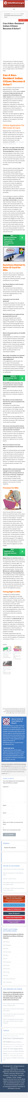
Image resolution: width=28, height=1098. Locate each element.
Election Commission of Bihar (13, 1035)
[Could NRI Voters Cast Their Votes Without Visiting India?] (7, 663)
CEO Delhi (5, 948)
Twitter (14, 1077)
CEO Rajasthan (7, 962)
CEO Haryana (6, 968)
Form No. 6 (6, 1044)
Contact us (21, 1075)
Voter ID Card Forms (8, 1051)
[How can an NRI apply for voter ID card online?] (7, 648)
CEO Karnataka (7, 952)
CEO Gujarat (6, 965)
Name (5, 805)
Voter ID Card (22, 708)
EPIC (21, 1042)
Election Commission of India (12, 710)
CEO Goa (5, 975)
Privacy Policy (13, 1075)
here (9, 773)
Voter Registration (7, 1058)
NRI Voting (9, 711)
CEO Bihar (5, 955)
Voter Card (13, 1046)
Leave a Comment (21, 712)
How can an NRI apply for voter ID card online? (7, 653)
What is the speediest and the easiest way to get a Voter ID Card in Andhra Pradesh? (13, 1021)
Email (5, 813)
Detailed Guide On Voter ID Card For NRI (17, 653)
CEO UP (5, 958)
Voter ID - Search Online (9, 878)
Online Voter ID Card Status (15, 1044)
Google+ (19, 1077)
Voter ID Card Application (16, 711)
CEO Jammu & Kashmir (9, 979)
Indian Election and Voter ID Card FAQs (13, 869)
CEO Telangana (7, 945)
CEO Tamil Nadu (7, 982)
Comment (6, 786)
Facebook (8, 1077)
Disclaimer (6, 1075)
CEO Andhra (6, 942)
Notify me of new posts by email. (12, 830)
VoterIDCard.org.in (14, 3)
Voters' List (14, 712)
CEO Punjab (6, 972)
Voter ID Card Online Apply (13, 1053)
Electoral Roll (20, 710)
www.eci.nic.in (18, 639)
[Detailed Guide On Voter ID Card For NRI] (17, 648)
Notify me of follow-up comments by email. (13, 823)
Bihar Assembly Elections (8, 1033)
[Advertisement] (14, 44)
